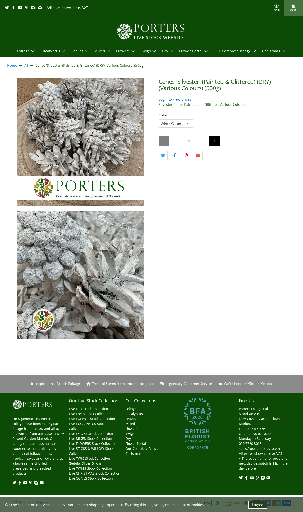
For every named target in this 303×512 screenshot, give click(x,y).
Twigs (146, 51)
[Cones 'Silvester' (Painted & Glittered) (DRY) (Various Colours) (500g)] (80, 142)
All (26, 65)
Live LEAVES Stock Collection (91, 433)
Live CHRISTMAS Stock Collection (94, 473)
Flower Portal (191, 51)
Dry (165, 51)
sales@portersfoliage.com (259, 448)
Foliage (23, 51)
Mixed (99, 51)
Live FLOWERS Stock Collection (93, 443)
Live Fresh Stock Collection (90, 413)
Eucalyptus (50, 51)
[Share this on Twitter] (163, 155)
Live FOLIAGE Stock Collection (92, 418)
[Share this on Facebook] (174, 155)
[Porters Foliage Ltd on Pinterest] (28, 8)
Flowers (123, 51)
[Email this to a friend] (198, 155)
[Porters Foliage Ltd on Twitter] (8, 8)
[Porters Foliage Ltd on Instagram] (34, 8)
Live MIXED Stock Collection (90, 438)
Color (163, 115)
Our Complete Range (232, 51)
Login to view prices (175, 99)
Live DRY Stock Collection (88, 408)
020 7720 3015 (250, 443)
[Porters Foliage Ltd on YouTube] (21, 8)
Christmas (271, 51)
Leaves (77, 51)
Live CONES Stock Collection (91, 478)
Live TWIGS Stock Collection (90, 468)
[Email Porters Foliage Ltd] (41, 8)
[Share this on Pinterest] (186, 155)
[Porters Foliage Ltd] (151, 31)
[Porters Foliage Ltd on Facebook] (14, 8)
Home (12, 65)
